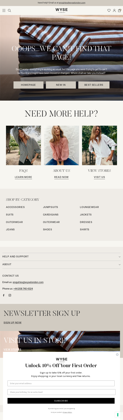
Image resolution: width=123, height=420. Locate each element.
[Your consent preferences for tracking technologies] (118, 415)
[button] (9, 10)
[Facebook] (3, 296)
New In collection (73, 3)
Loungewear (89, 207)
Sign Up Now (13, 323)
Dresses (86, 222)
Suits (10, 215)
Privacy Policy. (67, 412)
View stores (12, 350)
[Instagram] (10, 296)
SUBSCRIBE (61, 400)
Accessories (15, 207)
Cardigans (51, 215)
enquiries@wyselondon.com (28, 282)
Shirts (84, 230)
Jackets (86, 215)
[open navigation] (3, 10)
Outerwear (14, 222)
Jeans (10, 230)
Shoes (47, 230)
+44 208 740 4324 (23, 289)
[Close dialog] (117, 354)
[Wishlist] (109, 10)
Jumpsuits (50, 207)
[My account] (114, 10)
